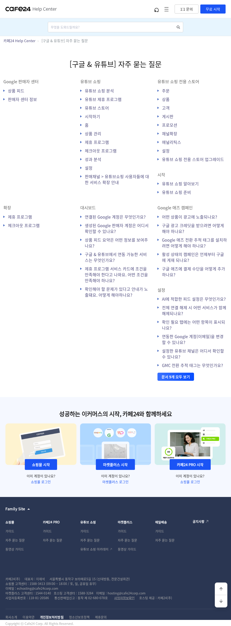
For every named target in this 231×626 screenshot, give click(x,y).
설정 (88, 168)
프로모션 (169, 125)
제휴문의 (101, 617)
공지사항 (198, 521)
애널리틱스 (171, 142)
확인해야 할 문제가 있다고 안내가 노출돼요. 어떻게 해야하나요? (116, 292)
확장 (7, 207)
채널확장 (169, 133)
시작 (161, 174)
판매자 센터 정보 (22, 99)
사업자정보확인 (124, 598)
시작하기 (92, 116)
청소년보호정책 (79, 617)
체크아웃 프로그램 (101, 151)
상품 (166, 99)
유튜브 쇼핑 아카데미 (94, 549)
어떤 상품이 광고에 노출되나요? (189, 217)
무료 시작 (213, 9)
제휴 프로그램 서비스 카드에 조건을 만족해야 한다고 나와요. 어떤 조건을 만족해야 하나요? (116, 274)
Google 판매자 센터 (21, 81)
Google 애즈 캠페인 (175, 207)
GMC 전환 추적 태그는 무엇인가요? (192, 365)
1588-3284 (85, 593)
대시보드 (88, 207)
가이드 (9, 531)
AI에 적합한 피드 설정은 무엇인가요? (194, 299)
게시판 (167, 116)
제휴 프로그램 (97, 142)
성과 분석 (93, 159)
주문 (166, 91)
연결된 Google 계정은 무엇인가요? (115, 217)
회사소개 (11, 617)
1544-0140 (43, 593)
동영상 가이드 (14, 549)
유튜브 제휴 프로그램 (103, 99)
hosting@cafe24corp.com (127, 593)
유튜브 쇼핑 (90, 81)
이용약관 (28, 617)
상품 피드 (16, 91)
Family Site (15, 508)
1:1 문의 (186, 9)
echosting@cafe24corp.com (37, 588)
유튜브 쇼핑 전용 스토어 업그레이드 (193, 159)
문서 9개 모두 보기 (176, 376)
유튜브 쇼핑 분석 (99, 91)
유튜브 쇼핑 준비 (176, 192)
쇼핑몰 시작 (41, 464)
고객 (166, 108)
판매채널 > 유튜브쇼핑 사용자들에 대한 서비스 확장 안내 (117, 179)
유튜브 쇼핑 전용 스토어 (178, 81)
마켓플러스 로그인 (115, 481)
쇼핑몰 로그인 (41, 481)
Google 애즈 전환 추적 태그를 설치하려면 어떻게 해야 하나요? (194, 243)
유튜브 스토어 (97, 108)
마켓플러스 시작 (115, 464)
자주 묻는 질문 (15, 540)
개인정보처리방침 (52, 617)
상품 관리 (93, 133)
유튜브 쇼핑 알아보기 (180, 184)
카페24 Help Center (19, 40)
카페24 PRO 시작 (190, 464)
